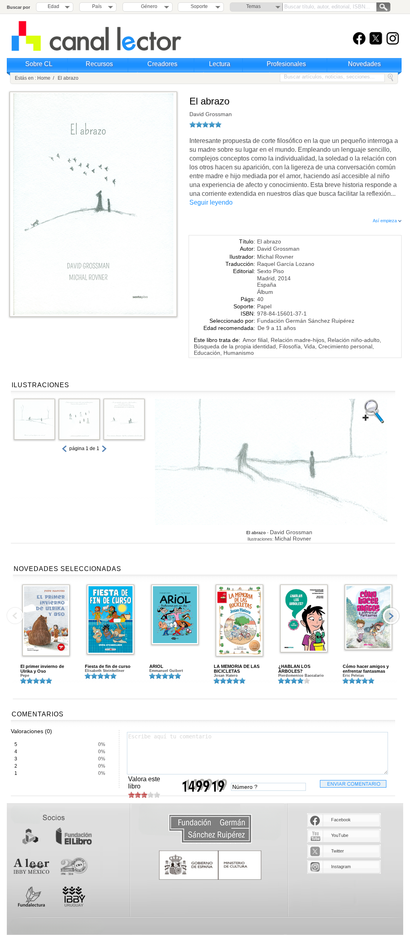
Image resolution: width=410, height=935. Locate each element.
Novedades (364, 63)
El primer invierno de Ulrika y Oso (42, 669)
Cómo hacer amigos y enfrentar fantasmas (366, 669)
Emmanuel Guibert (166, 671)
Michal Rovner (275, 256)
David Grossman (210, 114)
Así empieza (385, 220)
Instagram (341, 866)
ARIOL (156, 666)
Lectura (219, 63)
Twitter (337, 851)
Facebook (341, 819)
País (97, 6)
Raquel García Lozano (285, 264)
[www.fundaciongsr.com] (210, 829)
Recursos (99, 63)
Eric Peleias (353, 676)
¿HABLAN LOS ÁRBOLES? (294, 669)
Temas (253, 6)
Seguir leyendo (211, 202)
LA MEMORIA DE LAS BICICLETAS (236, 669)
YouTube (339, 835)
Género (148, 6)
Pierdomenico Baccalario (301, 676)
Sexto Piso (270, 271)
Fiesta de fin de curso (108, 666)
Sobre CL (38, 63)
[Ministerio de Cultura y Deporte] (210, 865)
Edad (53, 6)
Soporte (199, 6)
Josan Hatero (226, 676)
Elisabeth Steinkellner (105, 671)
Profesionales (286, 63)
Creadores (162, 63)
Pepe (24, 676)
